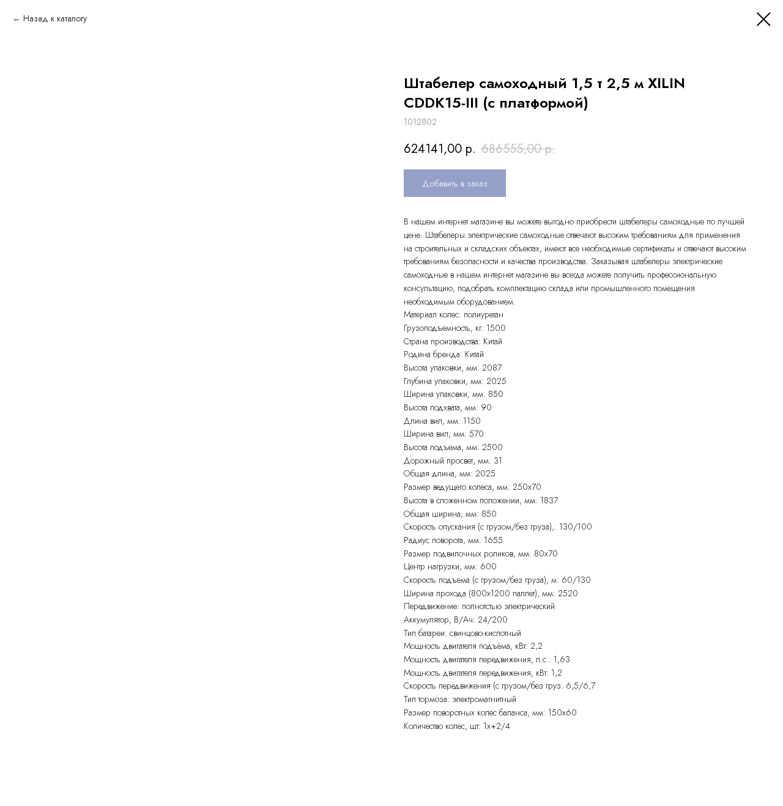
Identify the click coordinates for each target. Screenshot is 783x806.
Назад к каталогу (55, 18)
